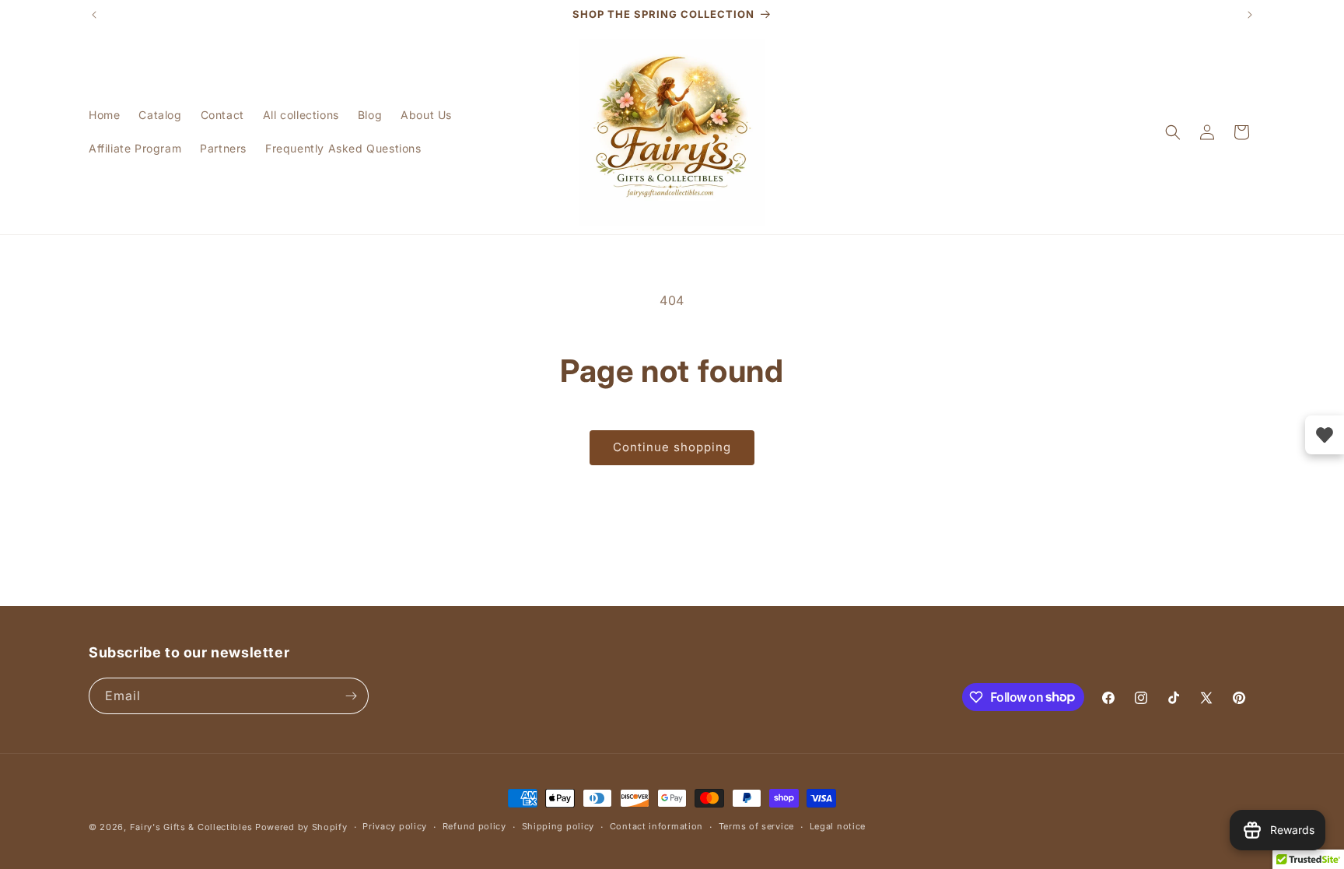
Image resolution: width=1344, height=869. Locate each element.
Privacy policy (394, 826)
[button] (1173, 132)
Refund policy (474, 826)
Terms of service (756, 826)
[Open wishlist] (1324, 434)
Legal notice (838, 826)
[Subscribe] (351, 696)
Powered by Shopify (301, 827)
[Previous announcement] (94, 15)
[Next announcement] (1250, 15)
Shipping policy (558, 826)
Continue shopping (672, 447)
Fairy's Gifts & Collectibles (191, 827)
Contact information (656, 826)
